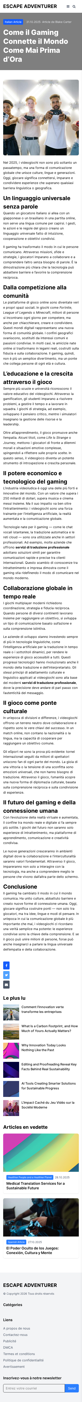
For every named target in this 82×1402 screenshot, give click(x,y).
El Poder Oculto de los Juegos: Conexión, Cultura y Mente (32, 1250)
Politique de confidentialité (23, 1360)
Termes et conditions (19, 1354)
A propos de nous (16, 1328)
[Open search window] (74, 6)
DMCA (8, 1347)
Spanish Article (16, 1241)
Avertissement (14, 1367)
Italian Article (13, 21)
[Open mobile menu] (68, 6)
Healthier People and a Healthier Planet (30, 1177)
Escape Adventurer (30, 6)
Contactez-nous (15, 1335)
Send (72, 1388)
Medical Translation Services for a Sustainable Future (35, 1185)
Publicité (9, 1341)
